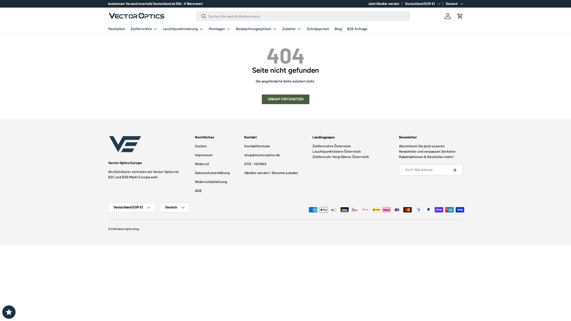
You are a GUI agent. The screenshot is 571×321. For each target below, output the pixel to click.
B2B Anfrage (357, 29)
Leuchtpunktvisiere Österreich (336, 151)
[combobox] (303, 16)
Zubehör (289, 29)
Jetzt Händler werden (383, 4)
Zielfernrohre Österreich (331, 146)
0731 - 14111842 (255, 164)
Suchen (201, 146)
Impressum (204, 155)
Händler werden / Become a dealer (271, 173)
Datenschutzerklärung (212, 173)
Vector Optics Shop (128, 228)
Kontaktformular (257, 146)
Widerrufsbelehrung (211, 181)
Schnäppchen (318, 29)
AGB (198, 190)
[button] (460, 16)
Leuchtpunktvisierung (180, 29)
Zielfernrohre (141, 29)
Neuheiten (116, 29)
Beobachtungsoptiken (253, 29)
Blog (338, 29)
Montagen (217, 29)
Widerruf (202, 164)
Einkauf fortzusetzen (285, 99)
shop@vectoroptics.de (262, 155)
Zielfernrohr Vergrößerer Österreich (340, 156)
